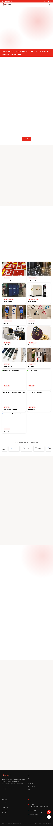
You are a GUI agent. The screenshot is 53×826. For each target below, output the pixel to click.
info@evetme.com (33, 802)
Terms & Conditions (47, 823)
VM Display (4, 799)
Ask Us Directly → (8, 623)
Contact (29, 791)
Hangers (4, 804)
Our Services (5, 807)
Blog (29, 789)
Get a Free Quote (10, 40)
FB (44, 1)
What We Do (30, 783)
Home (29, 778)
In (13, 788)
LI (48, 1)
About (29, 781)
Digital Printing (5, 812)
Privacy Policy (38, 823)
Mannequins (4, 802)
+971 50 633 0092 (7, 1)
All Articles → (46, 668)
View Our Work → (24, 40)
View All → (26, 139)
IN (50, 1)
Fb (3, 788)
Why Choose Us (31, 786)
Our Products (5, 810)
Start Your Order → (26, 201)
